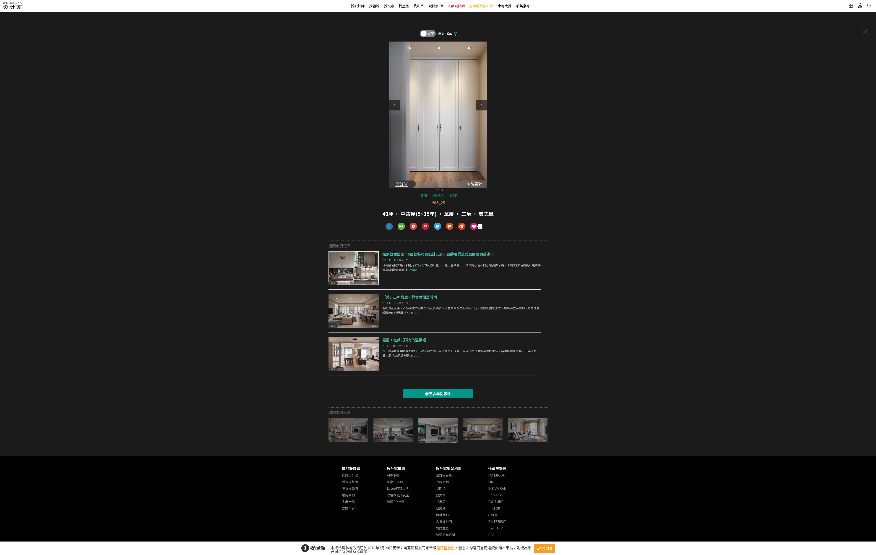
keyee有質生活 (398, 488)
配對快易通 (395, 481)
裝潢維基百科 (445, 534)
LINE (491, 481)
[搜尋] (869, 5)
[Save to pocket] (413, 226)
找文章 (389, 5)
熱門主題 (442, 528)
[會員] (860, 5)
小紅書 (493, 515)
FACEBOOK (496, 475)
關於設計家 (351, 468)
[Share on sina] (462, 226)
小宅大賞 (504, 5)
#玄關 (423, 195)
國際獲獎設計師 (481, 5)
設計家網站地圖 (448, 468)
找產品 (404, 5)
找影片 (419, 5)
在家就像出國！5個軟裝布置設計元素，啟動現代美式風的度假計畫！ (438, 254)
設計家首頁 (444, 475)
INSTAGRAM (497, 488)
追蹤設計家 (497, 468)
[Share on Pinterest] (425, 226)
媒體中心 (348, 508)
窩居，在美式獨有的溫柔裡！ (406, 340)
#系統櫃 (438, 195)
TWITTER (495, 528)
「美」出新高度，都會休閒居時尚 (409, 297)
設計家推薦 (396, 468)
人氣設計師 (456, 5)
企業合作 (348, 501)
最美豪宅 (523, 5)
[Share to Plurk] (450, 226)
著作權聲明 (350, 481)
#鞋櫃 (453, 195)
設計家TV (435, 5)
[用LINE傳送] (401, 226)
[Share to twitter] (437, 226)
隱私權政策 (445, 547)
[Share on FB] (389, 226)
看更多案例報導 (438, 393)
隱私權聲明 (350, 488)
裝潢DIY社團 (395, 501)
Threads (494, 495)
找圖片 (374, 5)
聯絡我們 (348, 495)
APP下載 (393, 475)
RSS (491, 534)
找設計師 (358, 5)
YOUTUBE (495, 501)
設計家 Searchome (12, 7)
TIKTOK (494, 508)
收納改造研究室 (398, 495)
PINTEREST (497, 521)
